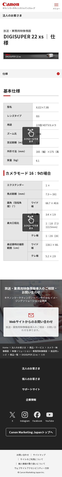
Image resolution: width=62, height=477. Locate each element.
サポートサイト (31, 389)
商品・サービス (36, 347)
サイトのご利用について (31, 459)
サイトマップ (39, 454)
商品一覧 (14, 354)
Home (5, 347)
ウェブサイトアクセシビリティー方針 (31, 468)
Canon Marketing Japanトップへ (31, 432)
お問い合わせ (23, 454)
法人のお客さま (12, 15)
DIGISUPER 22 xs (30, 354)
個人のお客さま (31, 379)
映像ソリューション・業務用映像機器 (29, 351)
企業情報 (31, 399)
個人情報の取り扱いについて (31, 463)
